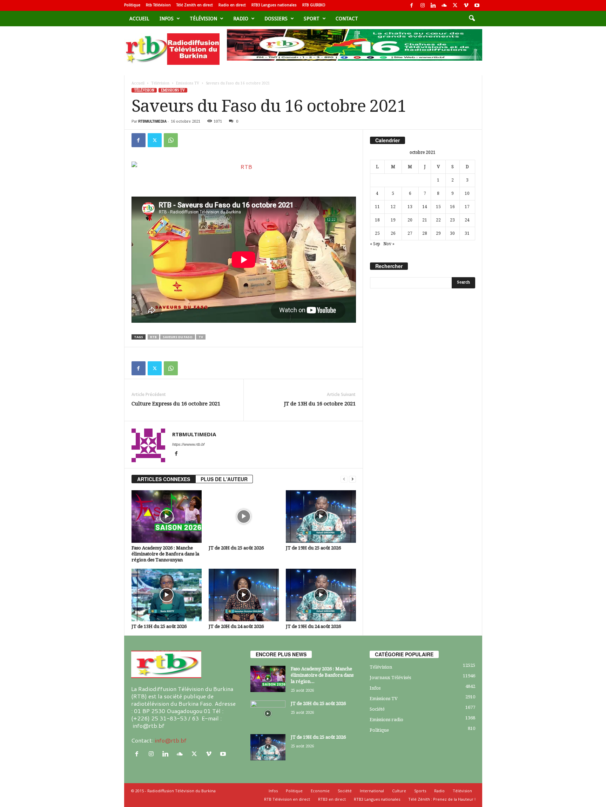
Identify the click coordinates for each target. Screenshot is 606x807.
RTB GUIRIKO (313, 5)
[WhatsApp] (171, 140)
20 (410, 220)
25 (377, 233)
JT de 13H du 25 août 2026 (159, 626)
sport (311, 18)
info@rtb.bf (171, 740)
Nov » (389, 243)
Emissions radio (386, 719)
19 (393, 220)
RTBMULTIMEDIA (152, 121)
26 (393, 233)
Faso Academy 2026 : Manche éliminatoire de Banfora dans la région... (322, 675)
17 (467, 206)
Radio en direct (232, 5)
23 (452, 220)
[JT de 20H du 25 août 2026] (244, 516)
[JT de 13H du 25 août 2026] (167, 595)
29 (438, 233)
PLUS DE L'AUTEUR (224, 479)
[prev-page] (344, 479)
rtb (153, 337)
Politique (132, 5)
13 (410, 206)
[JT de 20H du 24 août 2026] (244, 595)
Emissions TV (187, 83)
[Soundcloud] (444, 5)
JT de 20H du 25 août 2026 (236, 547)
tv (200, 337)
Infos (167, 18)
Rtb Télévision (158, 5)
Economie (320, 790)
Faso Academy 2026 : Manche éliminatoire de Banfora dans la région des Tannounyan (165, 553)
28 (424, 233)
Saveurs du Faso (178, 337)
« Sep (375, 243)
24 (467, 220)
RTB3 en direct (332, 799)
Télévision (203, 18)
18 (377, 220)
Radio (240, 18)
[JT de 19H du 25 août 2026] (321, 516)
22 (438, 220)
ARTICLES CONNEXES (163, 479)
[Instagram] (422, 5)
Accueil (139, 18)
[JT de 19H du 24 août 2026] (321, 595)
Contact (347, 18)
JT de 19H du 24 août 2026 (313, 626)
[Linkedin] (433, 5)
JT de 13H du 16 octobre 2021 (320, 404)
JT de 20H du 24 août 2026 (236, 626)
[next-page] (352, 479)
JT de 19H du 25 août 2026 (313, 547)
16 (452, 206)
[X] (455, 5)
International (372, 790)
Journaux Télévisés (390, 677)
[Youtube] (477, 5)
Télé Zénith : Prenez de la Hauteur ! (442, 799)
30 (452, 233)
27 (410, 233)
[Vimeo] (466, 5)
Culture (399, 790)
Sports (420, 790)
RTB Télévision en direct (287, 799)
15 (438, 206)
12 (393, 206)
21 (424, 220)
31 (467, 233)
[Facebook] (412, 5)
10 (467, 193)
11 (377, 206)
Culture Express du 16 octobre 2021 (176, 404)
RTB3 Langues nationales (274, 5)
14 (424, 206)
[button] (471, 18)
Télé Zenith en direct (194, 5)
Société (377, 709)
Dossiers (276, 18)
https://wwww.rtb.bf (188, 444)
